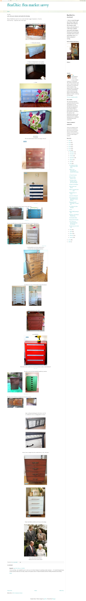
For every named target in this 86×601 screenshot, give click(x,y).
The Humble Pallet (73, 217)
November (72, 153)
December (72, 151)
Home (8, 11)
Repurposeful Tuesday (73, 219)
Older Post (61, 590)
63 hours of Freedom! (73, 184)
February (72, 235)
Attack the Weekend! (73, 195)
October (71, 155)
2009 (69, 241)
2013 (69, 148)
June (71, 163)
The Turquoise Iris (27, 220)
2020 (69, 140)
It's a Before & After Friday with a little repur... (73, 166)
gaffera (45, 598)
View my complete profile (72, 97)
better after (35, 368)
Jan (12, 562)
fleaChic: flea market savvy (28, 5)
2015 (69, 144)
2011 (69, 239)
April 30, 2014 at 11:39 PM (19, 568)
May (71, 229)
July (71, 161)
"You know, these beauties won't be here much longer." (73, 181)
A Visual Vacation (73, 175)
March (71, 233)
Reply (11, 573)
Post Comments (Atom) (17, 592)
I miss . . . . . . (72, 209)
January (71, 237)
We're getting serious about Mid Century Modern (73, 199)
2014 (69, 146)
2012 (69, 150)
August (71, 159)
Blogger (53, 598)
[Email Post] (20, 562)
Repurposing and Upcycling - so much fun (74, 203)
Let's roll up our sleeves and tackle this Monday (73, 223)
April (71, 231)
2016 (69, 142)
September (72, 157)
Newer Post (9, 590)
